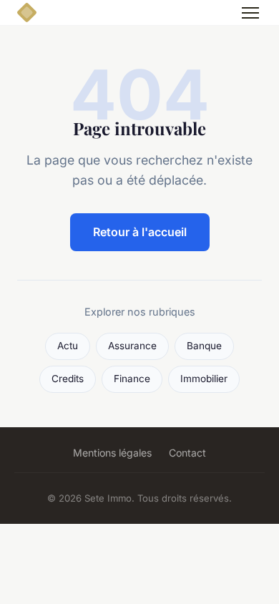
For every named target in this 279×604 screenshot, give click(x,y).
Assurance (132, 345)
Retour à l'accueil (140, 232)
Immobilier (203, 378)
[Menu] (250, 12)
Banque (204, 345)
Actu (67, 345)
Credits (68, 378)
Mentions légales (112, 453)
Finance (132, 378)
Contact (187, 453)
